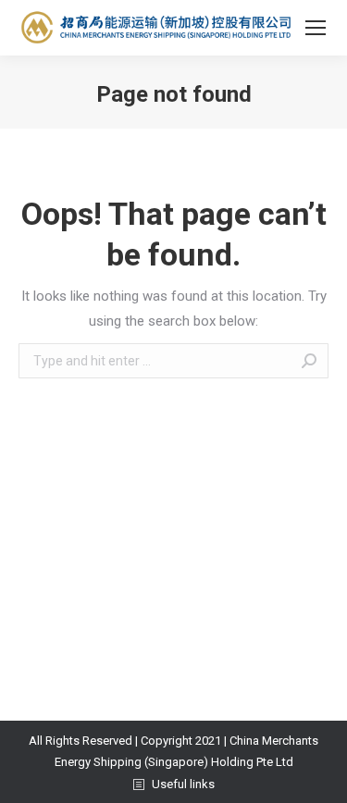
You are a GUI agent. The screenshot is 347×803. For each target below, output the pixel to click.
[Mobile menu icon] (315, 28)
